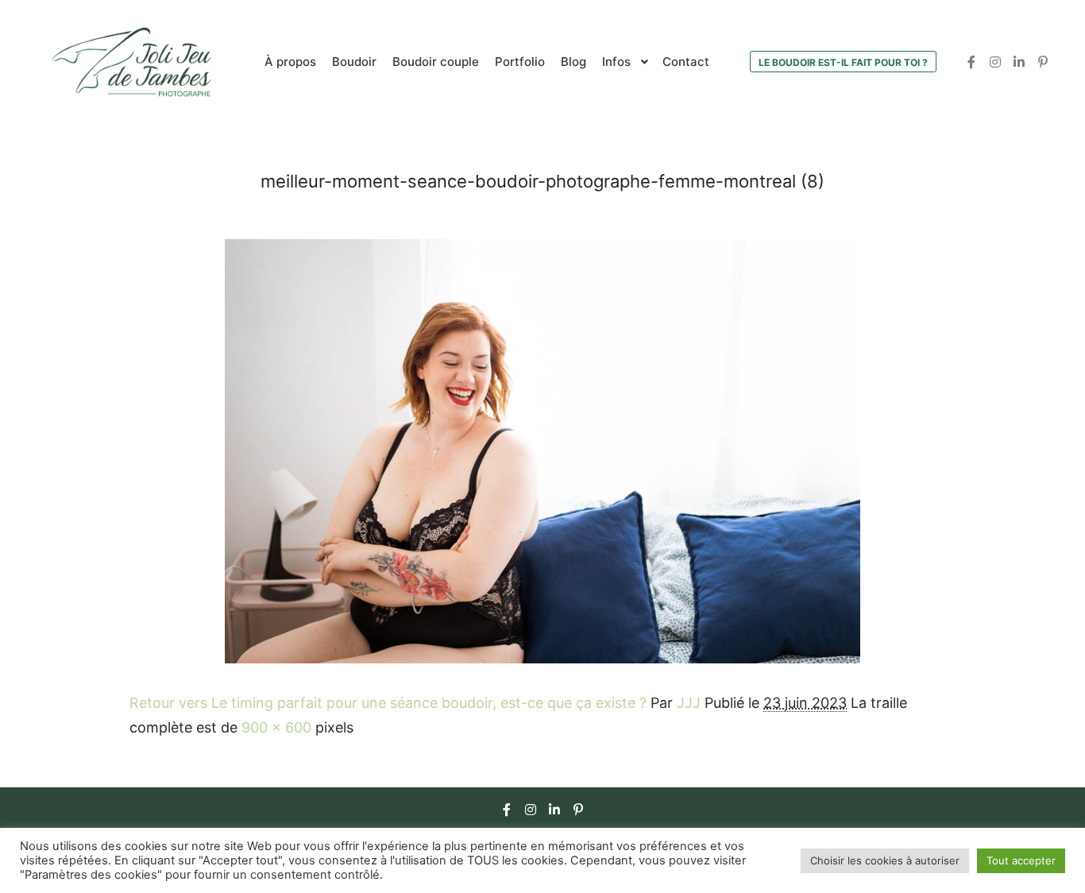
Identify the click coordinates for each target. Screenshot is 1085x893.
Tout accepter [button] (1021, 860)
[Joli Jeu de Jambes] (131, 62)
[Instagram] (995, 62)
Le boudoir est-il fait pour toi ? (843, 62)
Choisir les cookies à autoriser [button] (885, 860)
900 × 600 (276, 727)
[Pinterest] (1043, 62)
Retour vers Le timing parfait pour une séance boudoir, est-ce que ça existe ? (388, 702)
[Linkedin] (1019, 62)
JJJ (689, 702)
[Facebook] (971, 62)
